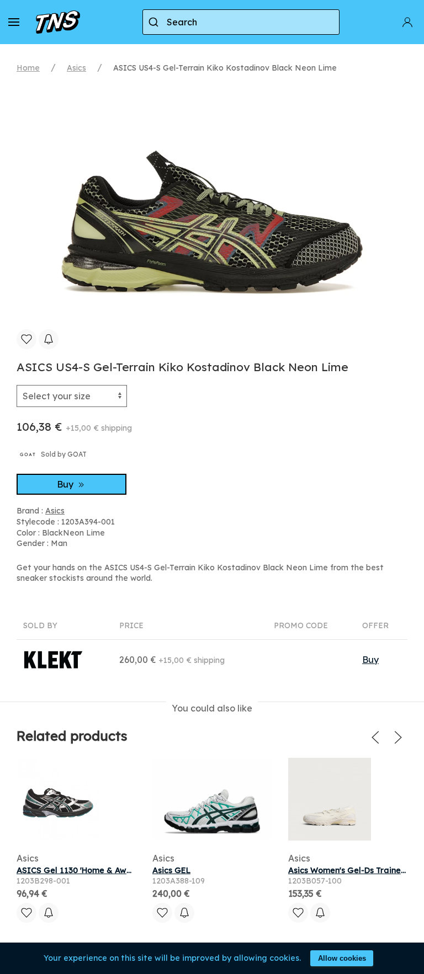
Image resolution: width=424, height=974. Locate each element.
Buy (66, 484)
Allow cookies (342, 958)
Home (28, 68)
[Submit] (155, 22)
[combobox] (241, 22)
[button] (14, 22)
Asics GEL (171, 870)
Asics (76, 68)
